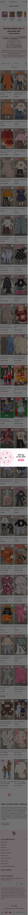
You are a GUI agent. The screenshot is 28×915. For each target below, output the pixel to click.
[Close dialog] (26, 449)
